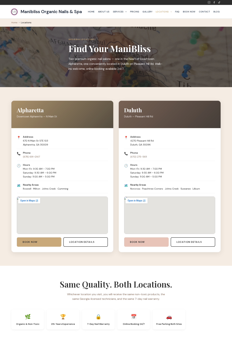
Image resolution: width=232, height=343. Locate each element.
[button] (125, 12)
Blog (216, 11)
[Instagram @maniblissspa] (209, 2)
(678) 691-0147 (31, 156)
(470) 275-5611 (138, 156)
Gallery (147, 11)
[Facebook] (214, 2)
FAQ (177, 11)
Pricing (134, 11)
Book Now (189, 11)
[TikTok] (219, 2)
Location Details (81, 241)
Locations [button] (162, 11)
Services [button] (118, 11)
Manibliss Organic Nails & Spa (51, 11)
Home (91, 11)
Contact (204, 11)
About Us (104, 11)
